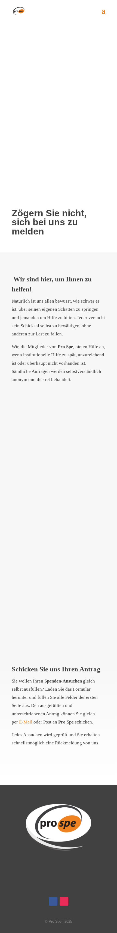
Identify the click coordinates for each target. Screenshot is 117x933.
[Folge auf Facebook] (112, 158)
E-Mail (25, 722)
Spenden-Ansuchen (58, 606)
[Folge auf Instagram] (112, 169)
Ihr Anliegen (58, 449)
